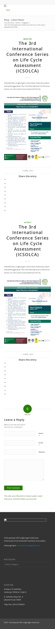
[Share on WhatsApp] (7, 187)
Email (41, 444)
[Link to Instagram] (44, 625)
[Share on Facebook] (7, 179)
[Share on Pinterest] (7, 191)
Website (42, 452)
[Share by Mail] (7, 210)
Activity (27, 222)
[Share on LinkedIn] (7, 195)
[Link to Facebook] (49, 625)
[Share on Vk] (7, 202)
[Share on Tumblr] (7, 198)
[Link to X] (36, 625)
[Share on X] (7, 183)
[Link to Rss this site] (40, 625)
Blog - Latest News (14, 19)
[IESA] (22, 10)
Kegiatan (27, 39)
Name (41, 434)
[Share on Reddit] (7, 206)
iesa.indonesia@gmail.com (28, 545)
